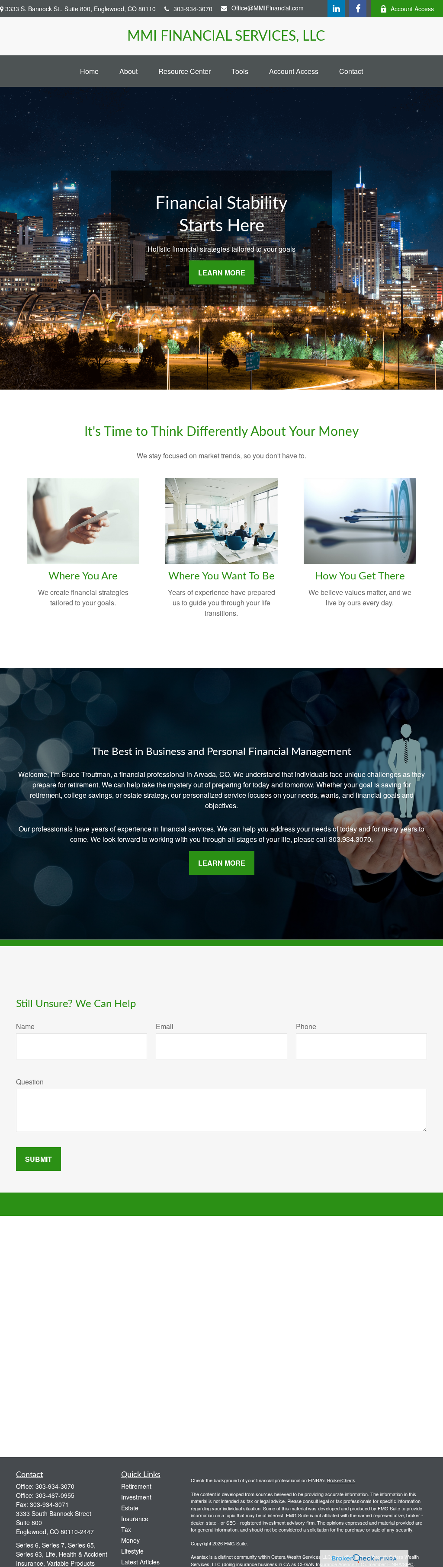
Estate (129, 1507)
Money (130, 1540)
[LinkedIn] (336, 8)
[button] (89, 71)
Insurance (134, 1518)
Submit (38, 1159)
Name (25, 1026)
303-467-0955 (54, 1495)
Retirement (136, 1486)
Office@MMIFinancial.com (267, 7)
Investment (136, 1497)
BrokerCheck (341, 1480)
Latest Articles (140, 1561)
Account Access (412, 8)
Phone (306, 1026)
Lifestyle (132, 1551)
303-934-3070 (192, 8)
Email (164, 1026)
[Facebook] (357, 8)
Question (30, 1082)
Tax (126, 1529)
